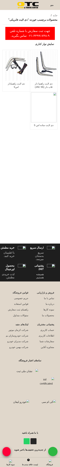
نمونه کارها (49, 309)
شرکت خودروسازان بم (17, 335)
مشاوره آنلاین (47, 347)
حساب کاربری (47, 330)
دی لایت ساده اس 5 (44, 125)
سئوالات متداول (20, 315)
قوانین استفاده (21, 304)
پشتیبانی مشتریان (45, 324)
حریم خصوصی (21, 298)
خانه (55, 15)
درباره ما (50, 304)
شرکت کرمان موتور (18, 330)
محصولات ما (48, 315)
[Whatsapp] (27, 441)
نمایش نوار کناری (44, 44)
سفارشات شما (47, 341)
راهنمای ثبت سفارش (18, 309)
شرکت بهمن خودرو (18, 347)
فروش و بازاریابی (45, 292)
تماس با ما (49, 298)
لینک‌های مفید (22, 324)
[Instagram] (33, 441)
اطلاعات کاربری (46, 335)
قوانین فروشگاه (20, 292)
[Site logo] (28, 4)
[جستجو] (3, 5)
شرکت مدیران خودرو (17, 341)
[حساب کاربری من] (46, 5)
